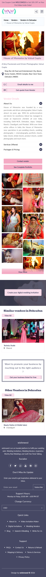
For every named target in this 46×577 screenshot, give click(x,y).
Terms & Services (34, 552)
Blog (8, 531)
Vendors (14, 20)
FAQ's (8, 547)
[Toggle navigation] (44, 9)
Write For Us (37, 531)
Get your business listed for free (23, 377)
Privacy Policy (24, 557)
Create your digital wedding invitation (23, 292)
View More (22, 272)
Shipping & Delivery (15, 552)
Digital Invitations (15, 526)
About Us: (8, 103)
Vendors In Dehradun (28, 20)
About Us (13, 521)
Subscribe (39, 487)
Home (6, 20)
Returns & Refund (35, 547)
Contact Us (19, 547)
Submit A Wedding (22, 531)
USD (5, 508)
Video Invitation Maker (30, 521)
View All (8, 315)
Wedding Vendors (33, 526)
